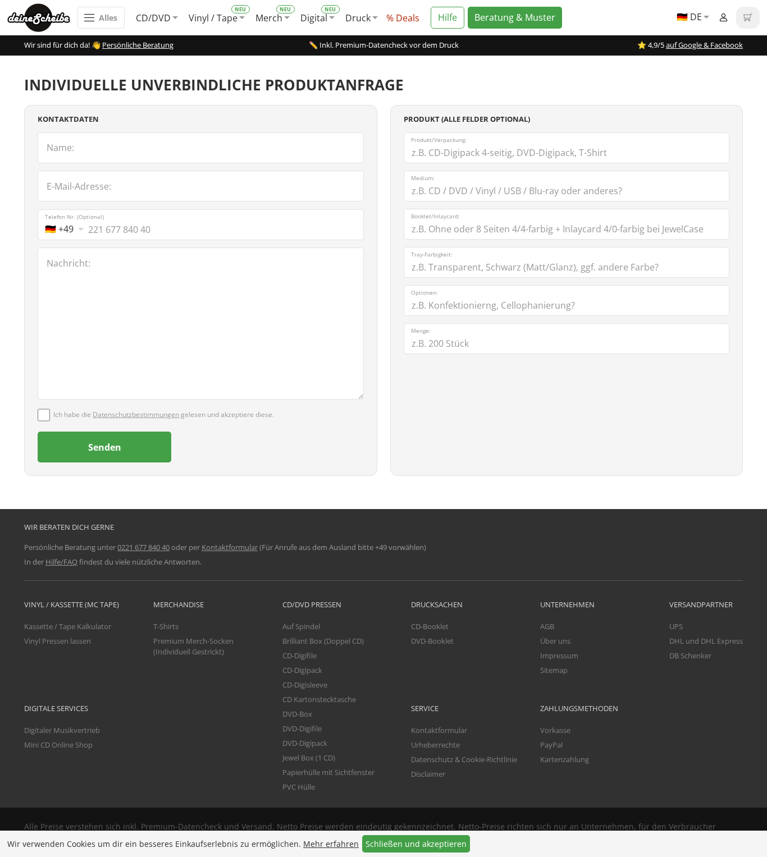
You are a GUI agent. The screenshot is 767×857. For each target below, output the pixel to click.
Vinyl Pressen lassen (57, 641)
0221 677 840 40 (143, 547)
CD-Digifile (299, 655)
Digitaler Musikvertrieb (62, 730)
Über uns (555, 641)
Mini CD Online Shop (58, 745)
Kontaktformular (230, 547)
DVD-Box (297, 714)
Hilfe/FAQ (61, 562)
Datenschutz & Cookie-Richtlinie (464, 759)
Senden (104, 447)
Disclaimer (428, 774)
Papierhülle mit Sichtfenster (328, 772)
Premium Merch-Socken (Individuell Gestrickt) (193, 646)
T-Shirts (166, 626)
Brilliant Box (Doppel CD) (323, 641)
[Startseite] (42, 17)
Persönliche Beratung (138, 45)
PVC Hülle (298, 787)
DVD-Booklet (432, 641)
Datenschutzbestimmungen (136, 414)
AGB (547, 626)
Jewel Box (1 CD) (308, 758)
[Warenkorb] (748, 18)
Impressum (559, 655)
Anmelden (723, 18)
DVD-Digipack (304, 743)
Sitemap (554, 670)
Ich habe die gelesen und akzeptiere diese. (163, 414)
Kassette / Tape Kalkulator (67, 626)
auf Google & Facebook (704, 45)
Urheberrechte (435, 745)
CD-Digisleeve (304, 685)
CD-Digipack (302, 670)
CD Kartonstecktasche (319, 699)
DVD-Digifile (302, 728)
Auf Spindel (301, 626)
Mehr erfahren (331, 843)
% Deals (402, 18)
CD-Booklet (430, 626)
